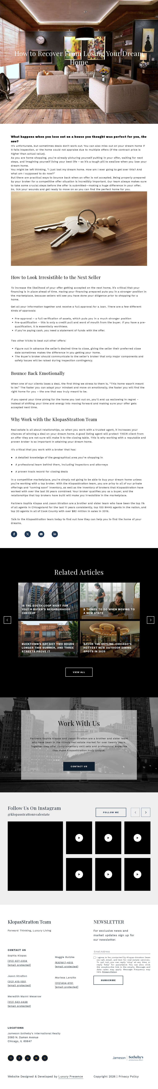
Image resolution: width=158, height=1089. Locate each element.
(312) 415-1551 (17, 981)
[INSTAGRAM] (11, 1058)
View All (79, 672)
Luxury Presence (70, 1076)
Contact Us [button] (79, 766)
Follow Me (111, 812)
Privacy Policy (109, 972)
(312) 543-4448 (18, 1001)
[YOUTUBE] (36, 1058)
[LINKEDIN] (28, 1058)
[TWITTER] (45, 1058)
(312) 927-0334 (17, 960)
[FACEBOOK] (19, 1058)
